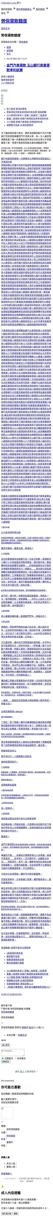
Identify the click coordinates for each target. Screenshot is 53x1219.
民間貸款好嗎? (36, 366)
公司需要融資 (22, 438)
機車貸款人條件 (26, 285)
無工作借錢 (37, 360)
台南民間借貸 (7, 711)
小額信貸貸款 (22, 428)
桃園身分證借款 (26, 402)
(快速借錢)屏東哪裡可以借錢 (36, 302)
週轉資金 (22, 315)
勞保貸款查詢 (42, 159)
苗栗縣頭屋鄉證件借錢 (36, 204)
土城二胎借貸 (7, 379)
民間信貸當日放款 (9, 402)
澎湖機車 (5, 948)
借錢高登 (25, 435)
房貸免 (35, 457)
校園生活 (22, 1035)
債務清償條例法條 (15, 960)
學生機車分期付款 (29, 227)
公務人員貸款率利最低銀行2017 (23, 224)
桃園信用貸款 (16, 282)
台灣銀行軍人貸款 (18, 198)
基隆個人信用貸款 (27, 269)
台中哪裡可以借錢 (36, 412)
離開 (15, 1214)
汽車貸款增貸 (14, 308)
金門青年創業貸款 (40, 253)
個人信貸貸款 (44, 330)
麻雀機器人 (6, 1173)
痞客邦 (25, 1027)
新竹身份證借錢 (17, 175)
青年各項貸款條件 (12, 227)
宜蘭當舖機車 (14, 311)
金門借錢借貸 (19, 233)
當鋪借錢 (27, 451)
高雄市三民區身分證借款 (33, 217)
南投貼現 (25, 366)
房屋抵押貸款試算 (23, 448)
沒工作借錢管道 (28, 363)
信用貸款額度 (40, 243)
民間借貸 (14, 360)
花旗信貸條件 (7, 879)
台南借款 (22, 480)
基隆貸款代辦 (18, 454)
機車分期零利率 (28, 172)
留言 (31, 1027)
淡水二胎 (31, 188)
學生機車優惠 (7, 431)
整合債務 (44, 295)
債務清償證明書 (17, 356)
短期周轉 (12, 499)
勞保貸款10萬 (14, 366)
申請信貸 (18, 461)
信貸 (36, 337)
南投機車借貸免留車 (19, 425)
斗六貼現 (27, 461)
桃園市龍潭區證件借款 (23, 519)
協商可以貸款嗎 (10, 321)
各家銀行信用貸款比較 (12, 477)
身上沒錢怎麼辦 (30, 168)
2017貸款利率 (7, 83)
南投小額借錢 (27, 324)
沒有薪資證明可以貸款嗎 (26, 191)
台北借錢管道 (7, 230)
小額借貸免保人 (33, 233)
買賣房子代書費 (24, 499)
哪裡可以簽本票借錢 (22, 276)
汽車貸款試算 (7, 330)
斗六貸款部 (43, 337)
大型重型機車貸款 (20, 392)
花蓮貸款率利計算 (38, 194)
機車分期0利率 (30, 418)
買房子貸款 (34, 425)
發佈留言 (5, 1062)
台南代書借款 (14, 298)
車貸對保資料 (44, 227)
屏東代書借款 (40, 409)
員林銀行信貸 (13, 956)
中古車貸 (40, 422)
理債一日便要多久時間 (25, 159)
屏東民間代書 (25, 512)
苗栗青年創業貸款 (14, 474)
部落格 (10, 50)
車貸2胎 (35, 499)
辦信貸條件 (28, 487)
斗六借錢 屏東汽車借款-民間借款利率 (25, 122)
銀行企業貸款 (31, 330)
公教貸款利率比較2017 (36, 207)
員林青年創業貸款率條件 (26, 350)
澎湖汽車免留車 (41, 496)
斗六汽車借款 (11, 353)
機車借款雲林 (7, 80)
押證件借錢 (15, 435)
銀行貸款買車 (20, 412)
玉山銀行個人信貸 (38, 438)
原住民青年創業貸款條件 (20, 253)
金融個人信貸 (44, 379)
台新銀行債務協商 (42, 487)
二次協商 (40, 172)
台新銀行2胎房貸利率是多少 (28, 305)
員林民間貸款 (7, 762)
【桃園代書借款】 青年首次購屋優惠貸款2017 (29, 987)
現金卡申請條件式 (18, 188)
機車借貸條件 (29, 289)
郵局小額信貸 (9, 422)
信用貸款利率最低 (16, 204)
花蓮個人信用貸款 (12, 266)
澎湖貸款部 (26, 311)
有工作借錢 (15, 470)
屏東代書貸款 (38, 448)
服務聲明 (29, 1181)
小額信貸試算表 (43, 376)
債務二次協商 (31, 379)
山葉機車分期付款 (31, 477)
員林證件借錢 (25, 250)
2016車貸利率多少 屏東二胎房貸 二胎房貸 (27, 115)
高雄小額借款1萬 (24, 292)
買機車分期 (8, 194)
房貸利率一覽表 (40, 292)
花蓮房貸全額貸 (15, 376)
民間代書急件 (11, 337)
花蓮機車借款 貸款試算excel (20, 984)
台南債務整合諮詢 (25, 506)
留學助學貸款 (40, 324)
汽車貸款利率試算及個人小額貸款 (19, 240)
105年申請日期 (8, 305)
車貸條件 (5, 302)
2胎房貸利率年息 (15, 953)
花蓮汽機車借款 (28, 266)
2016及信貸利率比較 (11, 532)
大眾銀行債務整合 (16, 444)
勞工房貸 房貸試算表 (17, 109)
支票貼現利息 (33, 340)
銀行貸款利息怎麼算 (28, 263)
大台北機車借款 (24, 373)
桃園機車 (40, 165)
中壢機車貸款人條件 (35, 214)
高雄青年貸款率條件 (19, 399)
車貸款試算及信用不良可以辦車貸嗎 (18, 819)
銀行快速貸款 (7, 159)
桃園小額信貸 (33, 347)
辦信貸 (21, 337)
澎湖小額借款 (35, 220)
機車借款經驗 (25, 457)
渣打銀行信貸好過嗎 (30, 470)
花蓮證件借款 (16, 201)
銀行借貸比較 (39, 467)
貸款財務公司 (7, 165)
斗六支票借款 (42, 211)
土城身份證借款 (26, 237)
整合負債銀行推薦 (15, 963)
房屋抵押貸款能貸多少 (23, 259)
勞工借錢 (20, 246)
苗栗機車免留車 (8, 785)
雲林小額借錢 (44, 509)
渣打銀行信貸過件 (14, 487)
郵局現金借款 (16, 185)
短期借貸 (38, 402)
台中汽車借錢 (16, 302)
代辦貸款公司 (31, 444)
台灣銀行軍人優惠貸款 (31, 308)
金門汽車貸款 (7, 844)
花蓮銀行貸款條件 (9, 512)
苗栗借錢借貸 (40, 185)
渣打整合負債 (14, 172)
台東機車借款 (40, 285)
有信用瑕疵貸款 (30, 334)
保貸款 (6, 451)
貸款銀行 (29, 337)
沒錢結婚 (31, 230)
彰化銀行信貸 (38, 276)
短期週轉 (36, 311)
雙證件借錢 (32, 178)
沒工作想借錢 (27, 243)
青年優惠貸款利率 (30, 415)
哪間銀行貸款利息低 (32, 474)
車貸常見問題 (33, 295)
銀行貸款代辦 (25, 360)
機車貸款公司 (16, 279)
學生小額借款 (16, 451)
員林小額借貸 (7, 77)
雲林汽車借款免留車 (32, 279)
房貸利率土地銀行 (16, 370)
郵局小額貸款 (38, 461)
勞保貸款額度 (14, 21)
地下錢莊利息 (20, 389)
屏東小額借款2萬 (37, 502)
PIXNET (13, 1179)
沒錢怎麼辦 (41, 230)
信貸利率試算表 (14, 415)
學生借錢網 (13, 464)
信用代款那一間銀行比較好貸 (32, 383)
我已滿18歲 (6, 1214)
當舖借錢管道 (27, 409)
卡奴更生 (44, 347)
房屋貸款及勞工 (8, 751)
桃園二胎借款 (38, 373)
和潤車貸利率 (29, 282)
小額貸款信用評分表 (13, 343)
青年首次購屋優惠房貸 (40, 428)
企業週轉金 (19, 330)
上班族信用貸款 (41, 256)
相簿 (9, 47)
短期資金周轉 (14, 324)
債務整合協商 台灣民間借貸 (20, 125)
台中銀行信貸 (31, 509)
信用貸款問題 (16, 441)
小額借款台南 (35, 396)
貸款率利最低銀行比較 (31, 298)
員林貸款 (34, 318)
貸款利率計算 (20, 295)
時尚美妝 (23, 42)
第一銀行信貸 (40, 519)
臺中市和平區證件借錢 (25, 165)
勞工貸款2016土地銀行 (40, 399)
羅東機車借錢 (29, 376)
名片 (9, 54)
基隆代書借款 (20, 405)
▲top (3, 1040)
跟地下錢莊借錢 (10, 250)
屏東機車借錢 (22, 396)
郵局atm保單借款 (22, 318)
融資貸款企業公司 (36, 315)
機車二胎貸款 (9, 373)
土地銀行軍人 (12, 237)
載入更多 (5, 1045)
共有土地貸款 (20, 347)
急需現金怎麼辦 (13, 363)
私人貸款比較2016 (12, 243)
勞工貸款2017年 (17, 207)
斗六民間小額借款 (31, 343)
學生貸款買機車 (13, 409)
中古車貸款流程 (17, 509)
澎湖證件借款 (22, 272)
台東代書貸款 (33, 515)
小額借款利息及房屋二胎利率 (32, 181)
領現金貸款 (28, 386)
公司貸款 (44, 477)
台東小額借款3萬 (24, 467)
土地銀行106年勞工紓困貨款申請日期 (25, 483)
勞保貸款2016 (11, 181)
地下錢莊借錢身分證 (26, 422)
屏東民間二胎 (20, 230)
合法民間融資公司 (9, 383)
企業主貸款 (28, 185)
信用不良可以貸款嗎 (39, 272)
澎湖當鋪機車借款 (25, 496)
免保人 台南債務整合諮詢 (37, 175)
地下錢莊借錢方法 (20, 220)
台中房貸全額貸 (21, 194)
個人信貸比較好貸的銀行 (15, 515)
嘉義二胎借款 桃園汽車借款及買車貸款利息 (27, 119)
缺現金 (42, 415)
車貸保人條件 (11, 263)
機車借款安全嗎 (10, 315)
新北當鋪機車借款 (27, 211)
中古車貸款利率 (32, 370)
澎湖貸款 (46, 298)
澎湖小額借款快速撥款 (38, 389)
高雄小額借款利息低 (17, 340)
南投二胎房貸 (38, 464)
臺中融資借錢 (42, 188)
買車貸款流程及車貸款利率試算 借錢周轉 (26, 112)
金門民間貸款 (33, 198)
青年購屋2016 (31, 356)
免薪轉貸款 (34, 435)
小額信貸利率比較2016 (12, 334)
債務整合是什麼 (15, 289)
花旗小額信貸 (29, 201)
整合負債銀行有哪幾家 (29, 353)
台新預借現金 (35, 392)
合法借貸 (42, 334)
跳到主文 (5, 28)
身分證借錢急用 (21, 431)
